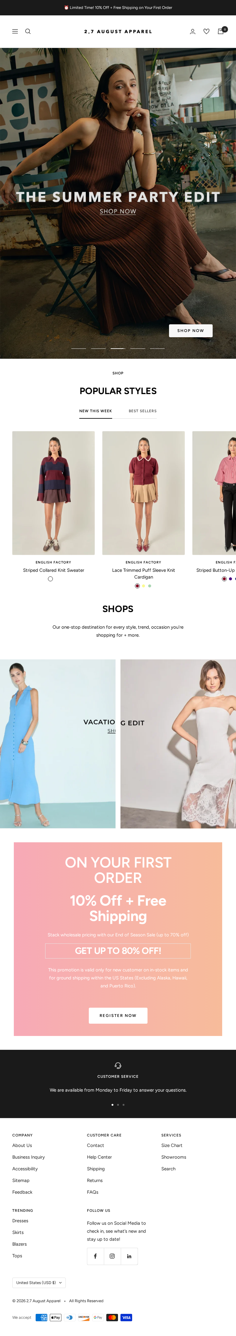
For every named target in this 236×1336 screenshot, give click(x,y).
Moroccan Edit (53, 331)
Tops (17, 1256)
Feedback (22, 1192)
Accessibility (25, 1169)
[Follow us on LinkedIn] (129, 1256)
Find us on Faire (122, 331)
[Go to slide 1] (112, 1105)
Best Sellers (143, 411)
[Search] (28, 31)
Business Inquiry (28, 1157)
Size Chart (172, 1145)
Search (168, 1169)
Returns (95, 1180)
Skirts (18, 1232)
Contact (95, 1145)
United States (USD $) (36, 1282)
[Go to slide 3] (123, 1105)
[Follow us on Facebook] (95, 1256)
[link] (58, 743)
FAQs (92, 1192)
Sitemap (21, 1180)
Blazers (19, 1244)
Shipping (96, 1169)
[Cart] (221, 31)
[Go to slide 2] (118, 1105)
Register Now (118, 1015)
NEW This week (95, 411)
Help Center (99, 1157)
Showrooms (173, 1157)
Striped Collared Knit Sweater (53, 570)
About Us (22, 1145)
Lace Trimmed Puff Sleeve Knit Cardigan (143, 573)
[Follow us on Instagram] (112, 1256)
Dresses (20, 1220)
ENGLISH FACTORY (53, 562)
